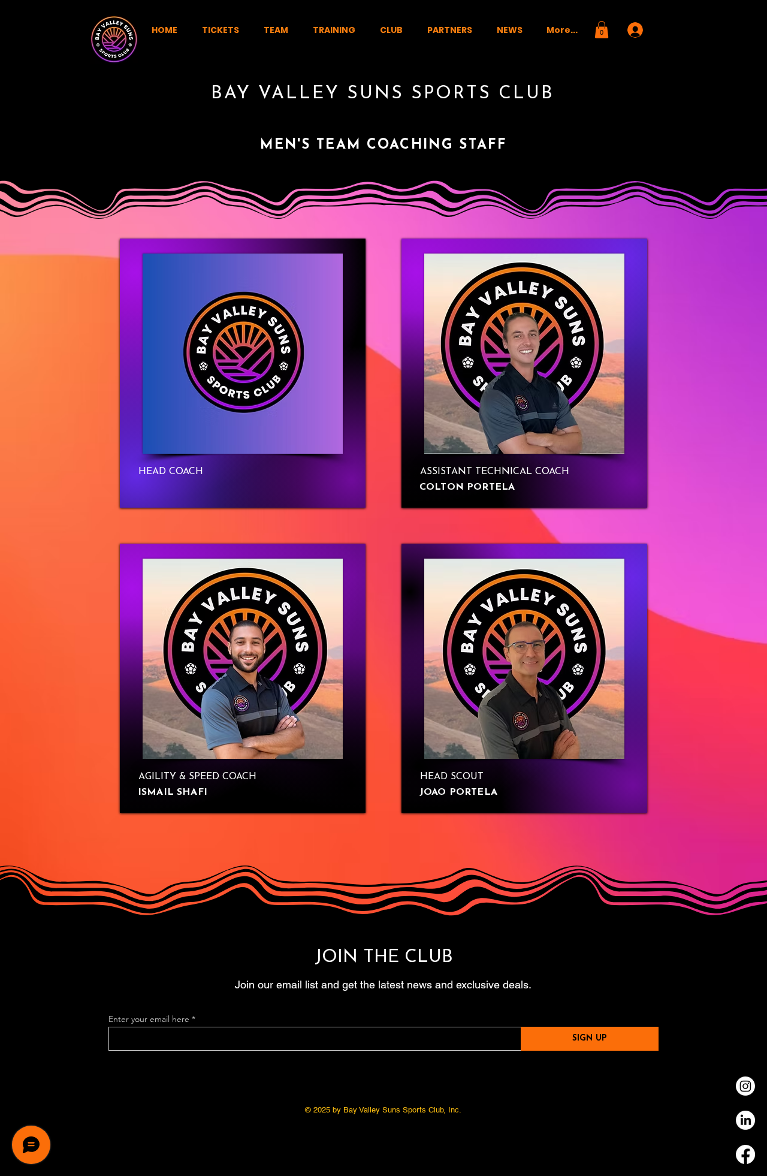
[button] (275, 30)
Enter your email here (148, 1019)
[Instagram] (745, 1086)
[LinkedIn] (745, 1120)
